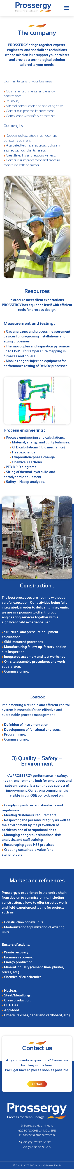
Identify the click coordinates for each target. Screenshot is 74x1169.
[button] (66, 7)
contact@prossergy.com (39, 1134)
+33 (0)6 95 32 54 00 (37, 1147)
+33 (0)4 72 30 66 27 (37, 1142)
